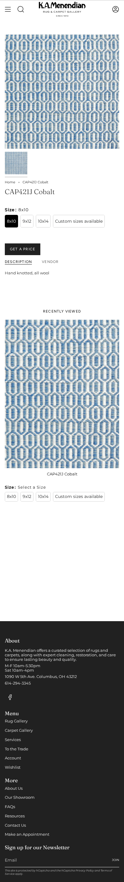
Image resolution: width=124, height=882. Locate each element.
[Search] (20, 9)
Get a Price (22, 249)
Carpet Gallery (19, 730)
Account (13, 758)
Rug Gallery (16, 721)
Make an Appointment (27, 834)
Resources (15, 816)
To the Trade (16, 749)
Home (10, 182)
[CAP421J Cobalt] (62, 394)
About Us (14, 788)
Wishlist (12, 767)
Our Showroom (20, 797)
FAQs (10, 806)
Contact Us (15, 825)
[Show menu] (8, 9)
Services (13, 739)
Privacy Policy (85, 870)
